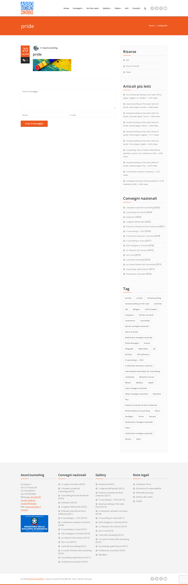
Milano (128, 382)
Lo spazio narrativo (70, 484)
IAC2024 (128, 354)
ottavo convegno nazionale (136, 394)
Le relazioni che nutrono (136, 250)
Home (66, 8)
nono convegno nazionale (136, 388)
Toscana (152, 416)
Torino (141, 416)
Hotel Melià (143, 349)
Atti (127, 8)
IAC (154, 349)
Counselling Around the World (75, 495)
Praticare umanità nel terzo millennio (142, 226)
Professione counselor (135, 274)
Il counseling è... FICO (134, 360)
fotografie (129, 349)
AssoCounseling (49, 48)
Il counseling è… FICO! (108, 499)
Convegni (77, 8)
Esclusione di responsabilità (148, 488)
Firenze (147, 343)
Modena (139, 382)
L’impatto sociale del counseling (139, 207)
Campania (129, 315)
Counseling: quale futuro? (137, 269)
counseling (145, 320)
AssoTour (158, 303)
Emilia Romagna (132, 343)
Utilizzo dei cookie (144, 497)
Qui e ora (130, 255)
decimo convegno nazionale (137, 326)
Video (117, 8)
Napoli (151, 382)
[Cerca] (145, 9)
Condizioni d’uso (143, 484)
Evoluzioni (130, 217)
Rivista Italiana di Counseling (137, 411)
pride (160, 25)
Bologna (136, 309)
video (138, 439)
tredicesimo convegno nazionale (139, 422)
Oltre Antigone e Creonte (137, 245)
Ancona (128, 298)
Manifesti (103, 554)
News (128, 72)
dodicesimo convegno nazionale (138, 337)
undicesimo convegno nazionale (139, 433)
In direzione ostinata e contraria (140, 171)
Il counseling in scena (135, 241)
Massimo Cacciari (146, 377)
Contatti (136, 8)
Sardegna (129, 416)
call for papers (151, 309)
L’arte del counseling (135, 259)
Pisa (127, 399)
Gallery (106, 8)
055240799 (35, 497)
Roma (157, 411)
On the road (92, 8)
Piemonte (157, 394)
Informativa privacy (145, 492)
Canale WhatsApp (28, 503)
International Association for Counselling (142, 371)
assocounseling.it (33, 506)
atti (126, 309)
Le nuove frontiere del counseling (140, 264)
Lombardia (129, 377)
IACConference (143, 354)
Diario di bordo (132, 66)
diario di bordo (131, 332)
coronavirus (130, 320)
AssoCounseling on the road (137, 303)
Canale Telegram (28, 500)
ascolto (139, 298)
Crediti (139, 501)
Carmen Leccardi (146, 315)
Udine (127, 427)
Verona (128, 439)
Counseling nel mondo (136, 212)
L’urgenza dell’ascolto (135, 222)
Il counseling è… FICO (135, 231)
